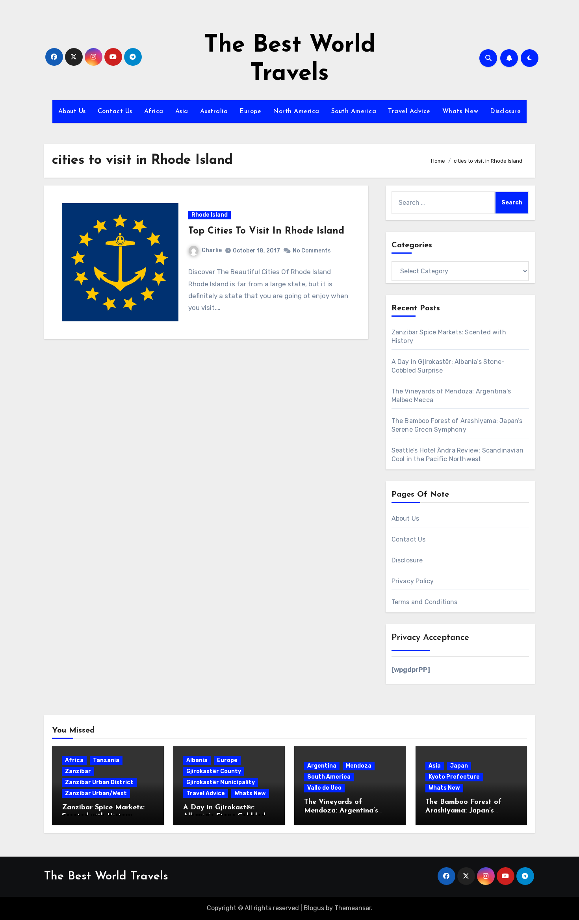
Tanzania (106, 760)
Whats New (460, 111)
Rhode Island (209, 214)
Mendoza (358, 765)
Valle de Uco (324, 788)
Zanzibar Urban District (99, 782)
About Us (72, 111)
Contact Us (115, 111)
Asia (181, 111)
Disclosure (505, 111)
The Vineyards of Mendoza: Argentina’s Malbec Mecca (341, 811)
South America (354, 111)
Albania (197, 760)
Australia (214, 111)
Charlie (212, 250)
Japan (459, 765)
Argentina (321, 765)
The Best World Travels (106, 876)
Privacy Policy (413, 581)
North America (296, 111)
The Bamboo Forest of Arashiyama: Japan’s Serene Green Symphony (466, 811)
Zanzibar (78, 771)
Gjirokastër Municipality (220, 782)
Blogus (314, 908)
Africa (153, 111)
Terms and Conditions (425, 602)
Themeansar (352, 908)
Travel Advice (409, 111)
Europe (250, 111)
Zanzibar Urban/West (96, 793)
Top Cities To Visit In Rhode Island (266, 231)
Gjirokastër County (213, 771)
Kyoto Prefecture (454, 776)
